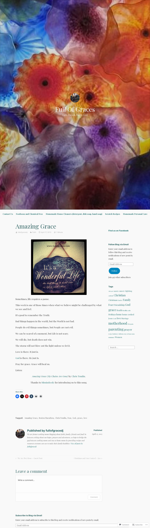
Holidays (112, 314)
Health (119, 310)
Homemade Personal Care (135, 214)
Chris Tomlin (78, 376)
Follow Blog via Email (118, 244)
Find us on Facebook (118, 230)
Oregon (130, 324)
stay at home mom (129, 334)
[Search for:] (121, 347)
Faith (34, 232)
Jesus (110, 318)
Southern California (118, 334)
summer (111, 337)
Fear (69, 418)
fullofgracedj (22, 232)
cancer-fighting (125, 291)
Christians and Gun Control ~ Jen (87, 458)
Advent (110, 291)
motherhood (117, 323)
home (119, 314)
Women (118, 337)
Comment (94, 497)
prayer (128, 329)
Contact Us (8, 214)
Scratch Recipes (112, 214)
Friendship (119, 304)
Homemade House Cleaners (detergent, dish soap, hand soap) (74, 214)
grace (79, 418)
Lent (114, 318)
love (85, 418)
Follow (114, 271)
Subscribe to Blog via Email (28, 515)
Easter (120, 300)
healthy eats (127, 310)
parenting (116, 329)
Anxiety (116, 291)
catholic (110, 296)
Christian (120, 295)
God (17, 357)
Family (127, 299)
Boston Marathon (46, 418)
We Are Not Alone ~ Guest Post (28, 458)
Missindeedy (48, 382)
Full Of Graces (75, 109)
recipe (110, 334)
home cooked (128, 314)
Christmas (112, 300)
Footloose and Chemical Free (29, 214)
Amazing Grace (31, 418)
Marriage (125, 318)
